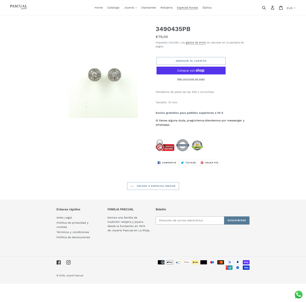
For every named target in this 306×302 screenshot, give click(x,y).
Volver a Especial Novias (156, 185)
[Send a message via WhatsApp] (298, 294)
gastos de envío (196, 42)
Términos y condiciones (72, 232)
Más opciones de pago (191, 79)
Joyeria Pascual (74, 275)
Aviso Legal (64, 217)
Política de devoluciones (73, 237)
